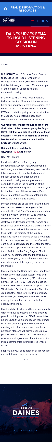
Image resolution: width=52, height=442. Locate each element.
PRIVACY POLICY (26, 431)
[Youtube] (42, 21)
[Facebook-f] (37, 21)
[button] (33, 21)
